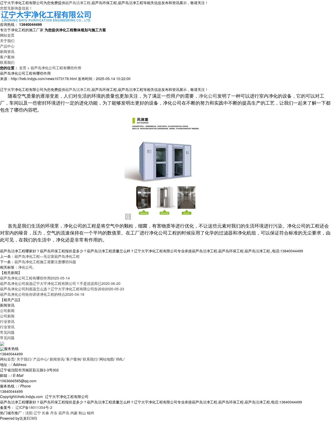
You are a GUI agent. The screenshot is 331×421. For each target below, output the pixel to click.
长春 (45, 412)
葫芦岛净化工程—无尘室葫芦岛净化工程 (47, 256)
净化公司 (208, 95)
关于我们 (7, 40)
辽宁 (37, 412)
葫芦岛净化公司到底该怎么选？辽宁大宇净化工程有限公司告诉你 (62, 288)
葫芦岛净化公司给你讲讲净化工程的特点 (42, 294)
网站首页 (7, 35)
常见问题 (7, 332)
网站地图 (106, 359)
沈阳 (29, 412)
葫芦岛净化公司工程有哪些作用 (56, 67)
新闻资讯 (7, 51)
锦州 (90, 412)
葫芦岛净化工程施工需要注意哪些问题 (45, 261)
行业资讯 (7, 321)
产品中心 (7, 46)
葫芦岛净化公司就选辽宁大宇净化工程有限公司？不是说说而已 (60, 283)
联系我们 (7, 62)
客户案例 (7, 56)
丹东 (53, 412)
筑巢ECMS (28, 418)
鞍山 (82, 412)
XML (119, 359)
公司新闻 (7, 310)
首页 (22, 67)
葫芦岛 (63, 412)
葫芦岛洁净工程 (78, 2)
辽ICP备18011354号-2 (33, 407)
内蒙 (74, 412)
